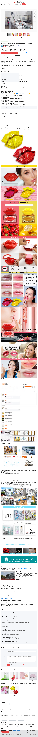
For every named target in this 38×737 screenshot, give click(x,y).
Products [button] (10, 4)
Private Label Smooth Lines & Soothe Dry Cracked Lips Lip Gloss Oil (5, 681)
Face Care (29, 706)
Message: (5, 656)
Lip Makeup (3, 726)
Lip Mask (18, 7)
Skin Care (14, 7)
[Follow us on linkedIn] (27, 732)
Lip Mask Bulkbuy (30, 726)
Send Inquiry (10, 52)
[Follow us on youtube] (34, 730)
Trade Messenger (17, 730)
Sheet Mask (12, 709)
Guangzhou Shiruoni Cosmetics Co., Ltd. (9, 45)
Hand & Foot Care (21, 707)
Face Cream (24, 597)
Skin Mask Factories (21, 724)
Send (8, 664)
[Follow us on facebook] (30, 730)
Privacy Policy (34, 734)
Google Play (9, 730)
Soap (7, 598)
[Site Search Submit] (24, 4)
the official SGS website (24, 568)
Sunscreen (32, 597)
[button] (1, 1)
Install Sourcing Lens (6, 732)
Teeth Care (2, 706)
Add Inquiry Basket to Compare (19, 37)
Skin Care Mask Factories (30, 724)
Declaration (29, 734)
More (2, 728)
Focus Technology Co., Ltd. (12, 734)
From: (5, 651)
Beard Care (20, 709)
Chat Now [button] (29, 52)
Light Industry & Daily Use (8, 7)
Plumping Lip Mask (21, 719)
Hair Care (29, 709)
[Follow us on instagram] (33, 730)
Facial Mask (29, 597)
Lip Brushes (14, 726)
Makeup (11, 706)
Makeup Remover (21, 706)
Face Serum (16, 597)
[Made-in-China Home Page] (19, 2)
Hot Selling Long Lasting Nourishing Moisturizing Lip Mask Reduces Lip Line (23, 681)
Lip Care (29, 707)
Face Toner (20, 597)
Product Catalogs (15, 704)
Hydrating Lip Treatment (12, 719)
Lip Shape (8, 726)
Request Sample (17, 55)
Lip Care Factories (4, 724)
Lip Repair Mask (4, 719)
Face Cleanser (3, 598)
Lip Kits (19, 726)
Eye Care (2, 709)
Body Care (2, 707)
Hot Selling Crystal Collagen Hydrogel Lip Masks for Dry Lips (32, 681)
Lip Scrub (24, 726)
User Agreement (24, 734)
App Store (3, 730)
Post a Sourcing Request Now (28, 664)
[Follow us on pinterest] (36, 730)
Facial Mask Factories (12, 724)
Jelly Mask (12, 597)
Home (2, 7)
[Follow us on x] (32, 730)
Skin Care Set (10, 598)
